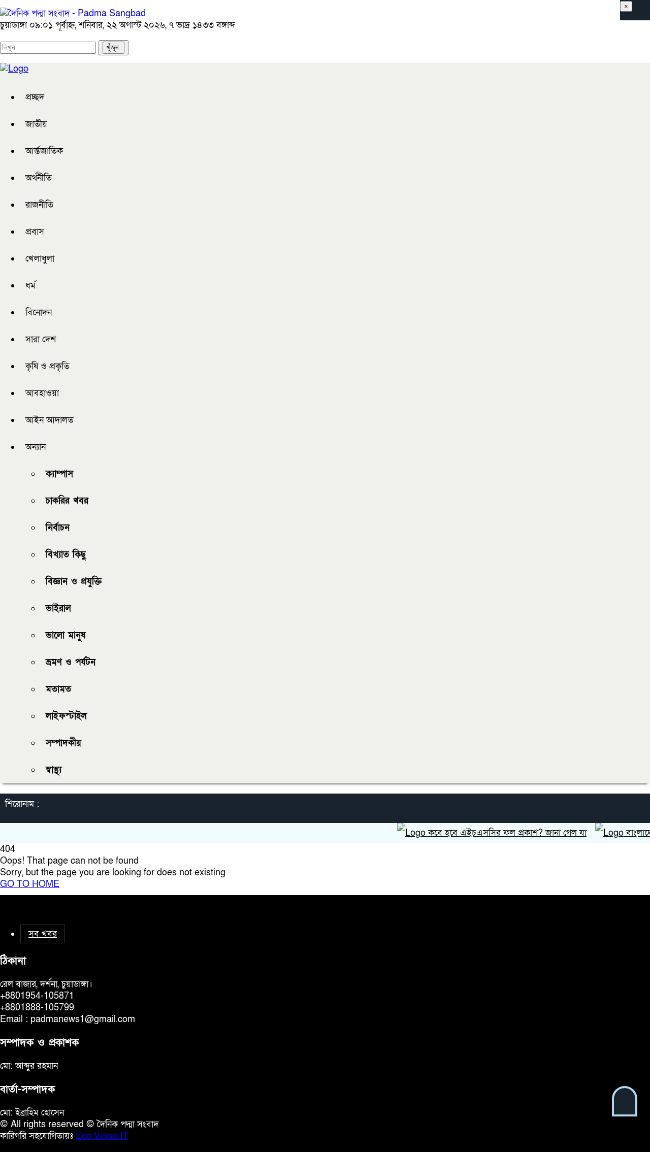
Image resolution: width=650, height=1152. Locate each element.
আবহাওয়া (42, 393)
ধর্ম (30, 285)
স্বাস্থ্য (53, 770)
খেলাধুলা (39, 259)
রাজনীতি (39, 205)
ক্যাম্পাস (59, 474)
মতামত (58, 689)
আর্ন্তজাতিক (44, 151)
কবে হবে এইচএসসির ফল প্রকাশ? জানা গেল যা (495, 833)
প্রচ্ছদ (34, 97)
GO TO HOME (29, 884)
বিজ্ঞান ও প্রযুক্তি (74, 581)
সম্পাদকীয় (63, 743)
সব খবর (42, 934)
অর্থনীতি (38, 178)
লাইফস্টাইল (66, 716)
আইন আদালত (49, 420)
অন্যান (35, 447)
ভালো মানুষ (65, 635)
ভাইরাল (58, 608)
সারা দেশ (40, 339)
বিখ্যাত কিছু (66, 555)
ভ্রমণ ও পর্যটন (70, 662)
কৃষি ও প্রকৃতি (47, 366)
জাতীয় (36, 124)
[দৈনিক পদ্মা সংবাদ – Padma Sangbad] (73, 13)
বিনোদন (38, 312)
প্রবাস (34, 232)
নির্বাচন (58, 528)
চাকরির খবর (67, 501)
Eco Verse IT (102, 1136)
